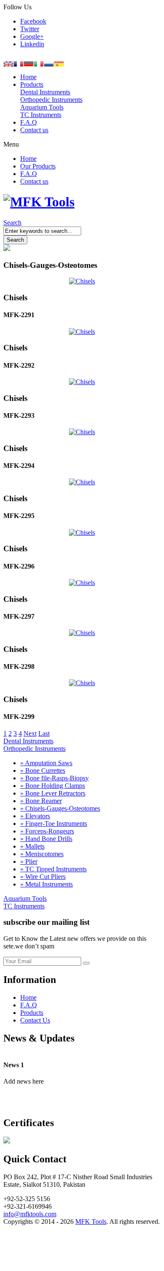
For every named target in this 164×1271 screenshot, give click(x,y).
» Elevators (35, 816)
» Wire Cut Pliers (43, 876)
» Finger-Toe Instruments (53, 823)
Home (28, 997)
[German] (29, 63)
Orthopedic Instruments (34, 748)
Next (30, 733)
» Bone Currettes (42, 770)
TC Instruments (24, 906)
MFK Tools (90, 1221)
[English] (8, 63)
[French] (18, 63)
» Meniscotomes (41, 853)
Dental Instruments (28, 741)
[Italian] (39, 63)
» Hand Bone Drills (46, 838)
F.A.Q (28, 1005)
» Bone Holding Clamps (52, 785)
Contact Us (35, 1020)
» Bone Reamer (41, 800)
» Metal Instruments (46, 884)
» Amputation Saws (46, 762)
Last (44, 733)
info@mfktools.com (29, 1214)
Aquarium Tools (25, 898)
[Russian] (49, 63)
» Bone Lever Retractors (52, 793)
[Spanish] (59, 63)
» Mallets (32, 846)
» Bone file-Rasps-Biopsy (54, 778)
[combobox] (42, 231)
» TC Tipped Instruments (53, 869)
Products (31, 1012)
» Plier (28, 861)
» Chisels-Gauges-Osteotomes (60, 808)
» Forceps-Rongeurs (47, 831)
